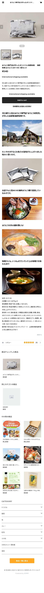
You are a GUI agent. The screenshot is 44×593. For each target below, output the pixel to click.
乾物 (3, 532)
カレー (4, 526)
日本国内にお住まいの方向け (22, 106)
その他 (4, 538)
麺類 (3, 513)
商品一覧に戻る (22, 561)
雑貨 (3, 551)
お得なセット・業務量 (8, 545)
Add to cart (22, 100)
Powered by (19, 573)
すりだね (4, 507)
